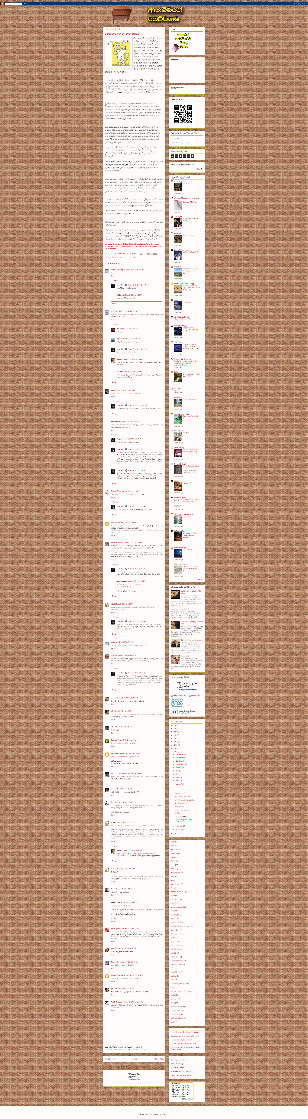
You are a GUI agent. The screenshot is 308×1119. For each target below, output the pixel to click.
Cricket (173, 857)
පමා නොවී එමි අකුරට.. (183, 797)
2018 (176, 735)
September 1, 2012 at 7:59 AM (127, 962)
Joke (173, 865)
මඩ (172, 987)
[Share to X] (151, 254)
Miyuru (113, 822)
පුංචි (112, 711)
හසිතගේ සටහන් (177, 1018)
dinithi (113, 889)
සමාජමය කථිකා (177, 1007)
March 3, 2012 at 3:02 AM (137, 621)
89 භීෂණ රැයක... (181, 803)
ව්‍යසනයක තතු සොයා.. (190, 399)
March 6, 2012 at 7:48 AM (126, 869)
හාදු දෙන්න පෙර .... (182, 810)
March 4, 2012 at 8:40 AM (133, 773)
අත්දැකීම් (174, 888)
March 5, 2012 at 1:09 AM (123, 802)
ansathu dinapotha (181, 414)
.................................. (183, 790)
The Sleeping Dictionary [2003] (183, 1071)
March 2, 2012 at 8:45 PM (131, 339)
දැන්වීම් (173, 953)
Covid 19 (174, 853)
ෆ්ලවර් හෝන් (187, 302)
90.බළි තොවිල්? (181, 793)
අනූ (112, 789)
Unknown (114, 523)
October (179, 761)
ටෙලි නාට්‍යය (176, 949)
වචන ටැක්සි (178, 217)
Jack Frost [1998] (177, 1067)
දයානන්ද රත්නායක (117, 773)
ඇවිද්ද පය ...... (179, 233)
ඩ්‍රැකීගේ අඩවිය (179, 531)
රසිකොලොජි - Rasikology (184, 284)
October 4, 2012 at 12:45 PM (136, 581)
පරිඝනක (174, 968)
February (179, 826)
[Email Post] (141, 254)
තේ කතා (186, 433)
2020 (176, 732)
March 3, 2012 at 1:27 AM (134, 543)
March (178, 784)
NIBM (173, 869)
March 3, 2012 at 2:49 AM (137, 506)
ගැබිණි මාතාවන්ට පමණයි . (185, 800)
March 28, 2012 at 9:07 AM (125, 889)
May (178, 777)
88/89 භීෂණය (176, 849)
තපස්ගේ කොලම (180, 548)
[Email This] (147, 254)
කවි (172, 911)
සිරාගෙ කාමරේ (116, 929)
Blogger (164, 1114)
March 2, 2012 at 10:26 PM (137, 349)
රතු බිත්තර (186, 183)
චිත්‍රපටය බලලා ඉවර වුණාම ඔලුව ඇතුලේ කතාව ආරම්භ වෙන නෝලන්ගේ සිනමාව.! (185, 363)
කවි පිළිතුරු (175, 915)
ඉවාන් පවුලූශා (179, 181)
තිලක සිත (177, 267)
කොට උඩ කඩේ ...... (190, 235)
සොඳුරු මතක (176, 1014)
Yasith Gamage (116, 1002)
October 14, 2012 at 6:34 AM (133, 975)
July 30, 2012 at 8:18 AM (130, 929)
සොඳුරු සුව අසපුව (180, 326)
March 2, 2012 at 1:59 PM (135, 270)
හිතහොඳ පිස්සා (116, 491)
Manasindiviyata (117, 975)
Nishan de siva (116, 753)
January (179, 829)
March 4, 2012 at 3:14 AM (127, 740)
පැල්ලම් (176, 391)
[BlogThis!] (149, 254)
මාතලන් (119, 439)
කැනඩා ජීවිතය (176, 922)
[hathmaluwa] (194, 696)
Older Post (158, 1059)
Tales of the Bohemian (183, 359)
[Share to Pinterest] (156, 254)
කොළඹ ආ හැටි (177, 934)
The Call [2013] (177, 1064)
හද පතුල (177, 481)
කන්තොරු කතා (177, 907)
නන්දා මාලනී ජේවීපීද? (190, 252)
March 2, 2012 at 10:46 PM (137, 405)
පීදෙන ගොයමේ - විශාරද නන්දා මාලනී (185, 1036)
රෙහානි (113, 949)
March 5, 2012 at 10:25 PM (133, 850)
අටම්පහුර (120, 372)
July (177, 771)
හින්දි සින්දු (177, 342)
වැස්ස (176, 372)
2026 (176, 725)
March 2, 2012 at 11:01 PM (137, 449)
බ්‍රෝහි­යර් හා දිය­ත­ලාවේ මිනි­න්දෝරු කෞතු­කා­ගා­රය (191, 271)
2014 (176, 745)
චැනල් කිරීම (179, 806)
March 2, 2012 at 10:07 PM (137, 285)
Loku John (121, 285)
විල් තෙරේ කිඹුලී (180, 464)
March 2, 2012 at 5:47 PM (129, 422)
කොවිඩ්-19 (175, 930)
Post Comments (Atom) (139, 1067)
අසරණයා (114, 655)
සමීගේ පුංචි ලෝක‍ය (181, 564)
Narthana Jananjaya (118, 270)
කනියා (113, 642)
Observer (114, 740)
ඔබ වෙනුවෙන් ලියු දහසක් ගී (181, 1040)
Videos (173, 880)
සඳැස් (173, 1003)
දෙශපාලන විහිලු (177, 961)
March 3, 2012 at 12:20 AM (127, 523)
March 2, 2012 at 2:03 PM (128, 311)
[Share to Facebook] (154, 254)
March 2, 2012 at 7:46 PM (128, 329)
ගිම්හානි (174, 941)
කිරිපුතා (119, 339)
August (179, 767)
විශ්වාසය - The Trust (190, 202)
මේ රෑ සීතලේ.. (188, 550)
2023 (176, 728)
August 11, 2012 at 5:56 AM (126, 949)
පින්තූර (173, 976)
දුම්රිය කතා (175, 957)
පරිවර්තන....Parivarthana (183, 514)
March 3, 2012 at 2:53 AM (137, 569)
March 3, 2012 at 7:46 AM (127, 655)
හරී (118, 329)
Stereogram (175, 872)
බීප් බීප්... (178, 813)
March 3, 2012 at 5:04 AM (125, 642)
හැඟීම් (173, 1022)
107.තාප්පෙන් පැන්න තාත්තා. (192, 640)
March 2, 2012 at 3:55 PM (126, 390)
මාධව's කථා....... (180, 300)
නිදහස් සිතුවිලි (179, 447)
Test (172, 876)
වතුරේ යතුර (187, 516)
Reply (113, 276)
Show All (200, 579)
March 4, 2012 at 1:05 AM (123, 727)
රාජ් (112, 727)
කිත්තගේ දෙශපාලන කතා (180, 926)
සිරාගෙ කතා (175, 1010)
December (180, 754)
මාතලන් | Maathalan (182, 250)
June (178, 774)
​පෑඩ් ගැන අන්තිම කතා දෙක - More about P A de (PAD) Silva (191, 288)
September (180, 764)
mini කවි (177, 389)
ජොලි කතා (175, 945)
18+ (172, 846)
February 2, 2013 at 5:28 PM (124, 989)
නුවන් (113, 604)
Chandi (113, 962)
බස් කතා (174, 980)
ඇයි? (173, 896)
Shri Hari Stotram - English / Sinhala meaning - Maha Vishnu (191, 346)
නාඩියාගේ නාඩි (179, 431)
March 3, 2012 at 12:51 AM (133, 359)
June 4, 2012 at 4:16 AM (129, 902)
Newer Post (110, 1059)
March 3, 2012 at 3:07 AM (137, 471)
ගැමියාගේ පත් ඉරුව (117, 543)
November (180, 758)
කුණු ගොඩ (185, 656)
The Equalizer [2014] (179, 1060)
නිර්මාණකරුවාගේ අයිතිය (182, 319)
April (178, 781)
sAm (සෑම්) (114, 698)
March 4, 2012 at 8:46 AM (123, 789)
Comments (178, 142)
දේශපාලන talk (176, 964)
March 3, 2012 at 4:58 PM (123, 711)
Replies (115, 281)
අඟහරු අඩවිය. (179, 397)
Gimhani (120, 359)
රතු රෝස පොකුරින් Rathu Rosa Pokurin (186, 1032)
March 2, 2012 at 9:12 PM (132, 439)
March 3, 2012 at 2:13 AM (124, 604)
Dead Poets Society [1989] (181, 1075)
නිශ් (112, 802)
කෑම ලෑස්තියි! (187, 483)
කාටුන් (173, 919)
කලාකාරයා (114, 311)
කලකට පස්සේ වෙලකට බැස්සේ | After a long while (191, 568)
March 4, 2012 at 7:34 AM (131, 753)
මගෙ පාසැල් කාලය (130, 257)
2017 (176, 738)
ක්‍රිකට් (121, 257)
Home (134, 1059)
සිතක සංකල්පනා (180, 497)
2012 (176, 751)
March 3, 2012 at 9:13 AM (133, 295)
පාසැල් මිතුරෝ (176, 972)
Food (173, 861)
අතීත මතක (114, 257)
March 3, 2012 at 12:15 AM (131, 491)
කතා (173, 903)
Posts (176, 139)
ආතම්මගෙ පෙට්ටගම (181, 317)
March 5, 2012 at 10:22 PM (126, 822)
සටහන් (173, 999)
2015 (176, 742)
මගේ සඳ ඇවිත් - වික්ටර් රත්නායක (183, 1044)
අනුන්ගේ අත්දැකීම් (178, 892)
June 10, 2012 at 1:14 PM (133, 372)
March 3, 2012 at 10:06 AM (128, 698)
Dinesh (113, 390)
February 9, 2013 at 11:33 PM (133, 1002)
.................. (179, 787)
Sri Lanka (120, 295)
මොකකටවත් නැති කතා (180, 991)
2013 (176, 748)
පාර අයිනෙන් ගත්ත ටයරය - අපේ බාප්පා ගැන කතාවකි (192, 535)
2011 (176, 833)
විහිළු (173, 995)
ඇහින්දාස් (174, 899)
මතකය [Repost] (181, 816)
